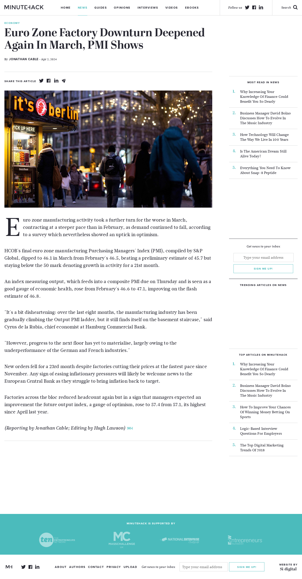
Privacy (114, 567)
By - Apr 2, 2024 (30, 59)
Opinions (122, 8)
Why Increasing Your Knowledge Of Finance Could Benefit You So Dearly (264, 96)
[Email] (64, 81)
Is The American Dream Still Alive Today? (263, 154)
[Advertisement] (108, 472)
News (82, 8)
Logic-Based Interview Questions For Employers (261, 431)
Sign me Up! (246, 566)
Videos (171, 8)
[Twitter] (41, 81)
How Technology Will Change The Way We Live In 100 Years (264, 137)
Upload (130, 567)
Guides (100, 8)
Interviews (148, 8)
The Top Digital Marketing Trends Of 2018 (262, 448)
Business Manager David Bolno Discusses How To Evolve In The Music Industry (265, 118)
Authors (77, 567)
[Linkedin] (56, 81)
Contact (96, 567)
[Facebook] (49, 81)
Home (66, 8)
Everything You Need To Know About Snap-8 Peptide (265, 170)
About (61, 567)
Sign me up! (263, 268)
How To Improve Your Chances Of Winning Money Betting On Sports (265, 412)
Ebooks (192, 8)
